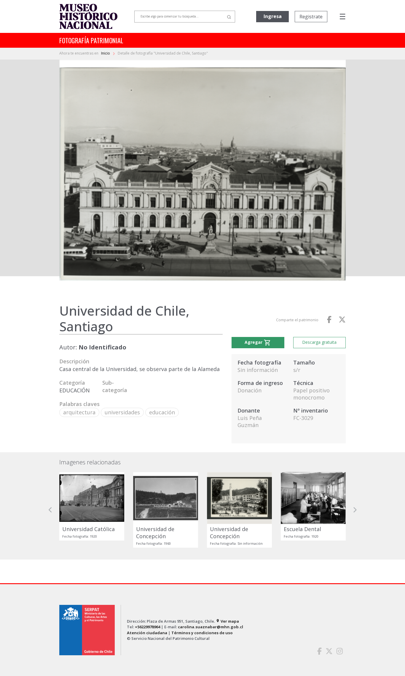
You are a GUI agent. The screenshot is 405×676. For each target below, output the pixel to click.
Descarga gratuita (319, 342)
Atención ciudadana (147, 632)
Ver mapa (227, 621)
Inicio (106, 53)
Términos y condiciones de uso (202, 632)
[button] (50, 509)
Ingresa (273, 16)
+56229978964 (147, 626)
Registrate (311, 16)
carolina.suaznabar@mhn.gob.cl (210, 626)
